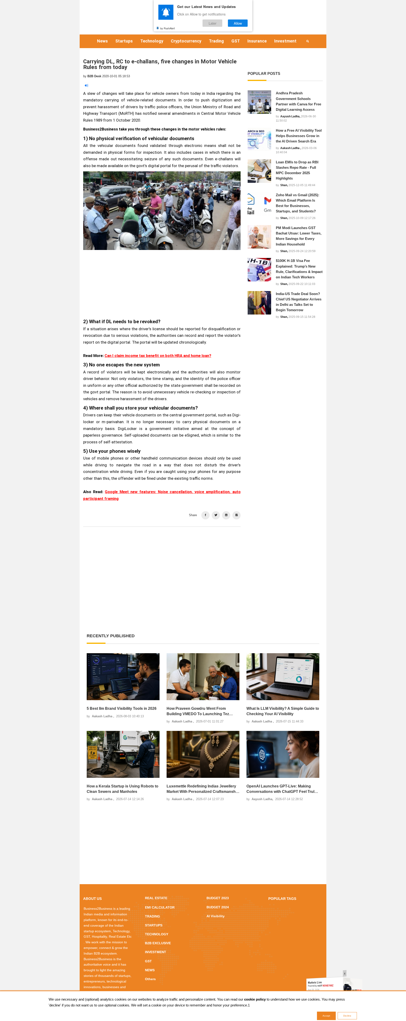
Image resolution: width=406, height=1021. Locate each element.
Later (212, 23)
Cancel (218, 538)
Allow (238, 23)
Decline (347, 1015)
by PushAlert (167, 28)
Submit (188, 538)
